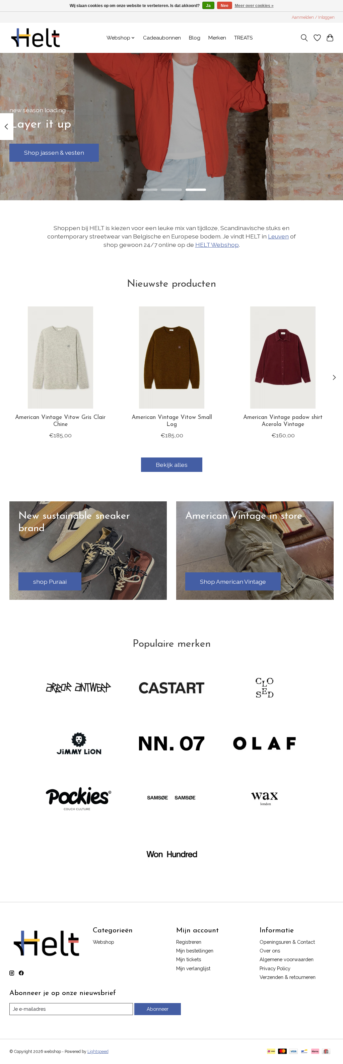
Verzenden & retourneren (288, 977)
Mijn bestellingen (194, 950)
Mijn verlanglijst (193, 968)
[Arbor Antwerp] (79, 688)
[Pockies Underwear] (79, 799)
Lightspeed (98, 1051)
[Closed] (264, 688)
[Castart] (171, 688)
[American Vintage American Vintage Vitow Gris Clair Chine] (60, 357)
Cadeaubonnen (162, 38)
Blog (194, 38)
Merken (217, 38)
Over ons (270, 950)
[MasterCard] (282, 1052)
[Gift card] (326, 1052)
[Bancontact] (304, 1052)
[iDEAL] (271, 1052)
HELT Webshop (217, 244)
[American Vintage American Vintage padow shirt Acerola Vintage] (283, 357)
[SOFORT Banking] (315, 1052)
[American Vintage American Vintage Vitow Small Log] (172, 357)
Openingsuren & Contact (287, 942)
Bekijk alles (172, 464)
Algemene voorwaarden (287, 959)
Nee (224, 5)
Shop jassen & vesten (54, 152)
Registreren (188, 942)
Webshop (103, 942)
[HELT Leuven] (35, 37)
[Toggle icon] (304, 38)
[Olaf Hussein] (264, 744)
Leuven (278, 236)
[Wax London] (264, 799)
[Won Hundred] (171, 855)
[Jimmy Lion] (79, 744)
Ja (208, 5)
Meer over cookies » (254, 5)
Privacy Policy (275, 968)
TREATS (243, 38)
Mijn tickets (188, 959)
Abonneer (157, 1009)
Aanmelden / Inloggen (313, 17)
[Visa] (293, 1052)
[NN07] (171, 744)
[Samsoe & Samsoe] (171, 799)
